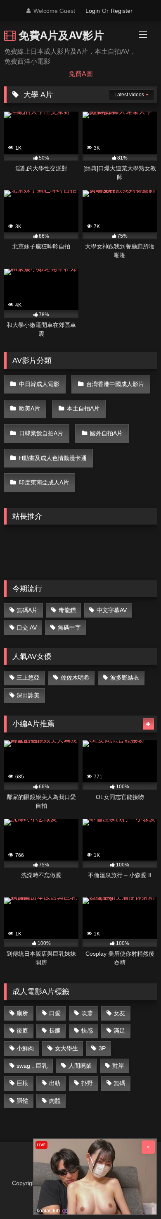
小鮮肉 (25, 1048)
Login (92, 10)
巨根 (22, 1083)
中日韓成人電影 (39, 384)
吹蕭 (87, 1013)
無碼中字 (69, 627)
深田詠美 (28, 695)
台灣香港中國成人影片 (115, 384)
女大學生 (66, 1048)
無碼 (119, 1083)
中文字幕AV (112, 610)
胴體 (22, 1100)
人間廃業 (80, 1065)
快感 (87, 1030)
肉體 (55, 1100)
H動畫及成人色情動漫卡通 (53, 458)
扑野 (87, 1083)
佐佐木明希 (75, 677)
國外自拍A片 (106, 433)
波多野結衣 (124, 677)
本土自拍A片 (83, 408)
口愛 (55, 1013)
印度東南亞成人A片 (44, 482)
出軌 (55, 1083)
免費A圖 (81, 73)
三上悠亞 (28, 677)
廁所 (22, 1013)
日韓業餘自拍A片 (41, 433)
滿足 (119, 1030)
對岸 (118, 1065)
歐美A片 (29, 408)
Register (122, 10)
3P (102, 1048)
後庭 (22, 1030)
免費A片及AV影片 (60, 35)
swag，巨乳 (32, 1065)
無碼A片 (27, 610)
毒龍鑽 (67, 610)
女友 (119, 1013)
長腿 (55, 1030)
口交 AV (27, 627)
